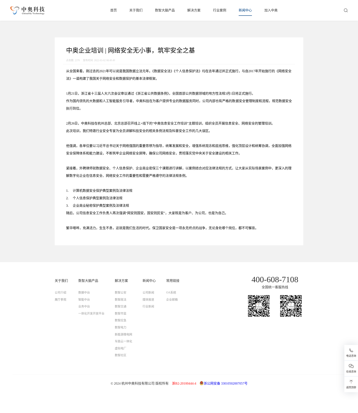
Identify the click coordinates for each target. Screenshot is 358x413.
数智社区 (120, 355)
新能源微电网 (123, 334)
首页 (113, 10)
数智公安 (120, 292)
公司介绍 (60, 292)
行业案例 (219, 10)
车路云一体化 (123, 341)
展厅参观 (60, 299)
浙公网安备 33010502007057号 (226, 383)
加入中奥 (271, 10)
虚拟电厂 (120, 348)
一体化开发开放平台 (91, 313)
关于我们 (136, 10)
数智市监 (120, 313)
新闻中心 (245, 10)
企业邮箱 (172, 299)
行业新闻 (148, 306)
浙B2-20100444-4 (184, 383)
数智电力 (120, 327)
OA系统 (171, 292)
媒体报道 (148, 299)
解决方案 (194, 10)
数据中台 (84, 292)
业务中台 (84, 306)
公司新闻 (148, 292)
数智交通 (120, 306)
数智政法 (120, 299)
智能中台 (84, 299)
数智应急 (120, 320)
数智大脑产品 (165, 10)
